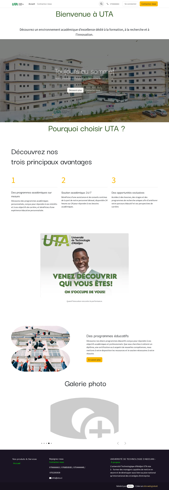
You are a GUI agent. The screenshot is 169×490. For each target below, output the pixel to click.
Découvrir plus (75, 90)
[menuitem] (32, 3)
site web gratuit (150, 486)
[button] (101, 4)
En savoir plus (94, 359)
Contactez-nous (148, 4)
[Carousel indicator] (41, 443)
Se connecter (130, 4)
